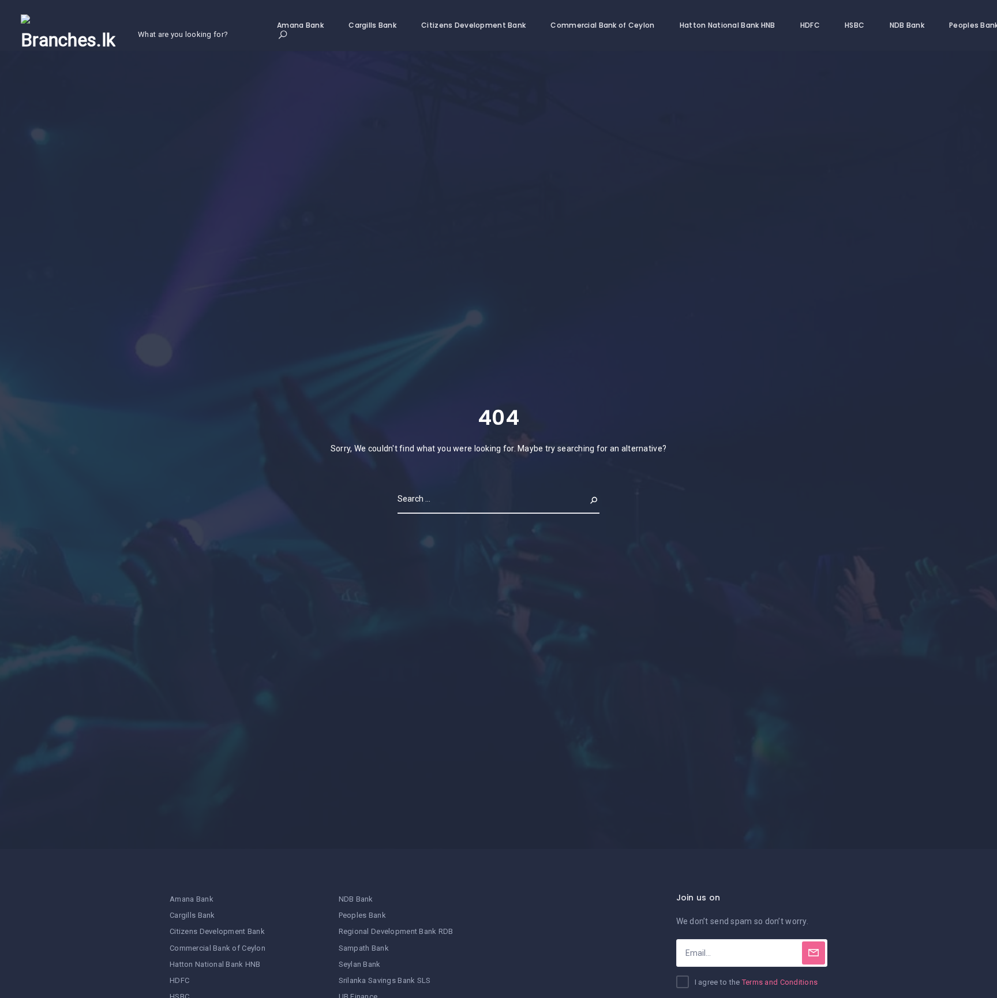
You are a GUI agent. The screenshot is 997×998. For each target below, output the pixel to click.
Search (584, 498)
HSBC (854, 25)
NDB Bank (907, 25)
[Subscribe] (813, 953)
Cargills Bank (372, 25)
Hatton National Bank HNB (727, 25)
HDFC (810, 25)
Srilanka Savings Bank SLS (385, 980)
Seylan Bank (360, 964)
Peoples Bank (362, 915)
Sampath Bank (364, 948)
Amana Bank (300, 25)
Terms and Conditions (780, 982)
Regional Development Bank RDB (396, 931)
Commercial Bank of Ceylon (602, 25)
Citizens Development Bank (473, 25)
